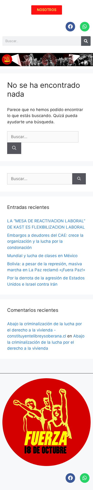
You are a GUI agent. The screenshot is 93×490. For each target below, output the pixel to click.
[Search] (86, 41)
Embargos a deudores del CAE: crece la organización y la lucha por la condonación (45, 241)
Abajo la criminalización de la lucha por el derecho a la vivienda (45, 342)
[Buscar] (14, 148)
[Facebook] (70, 26)
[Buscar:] (42, 136)
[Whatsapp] (84, 26)
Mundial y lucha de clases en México (42, 255)
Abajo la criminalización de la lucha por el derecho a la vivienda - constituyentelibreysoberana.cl (44, 329)
